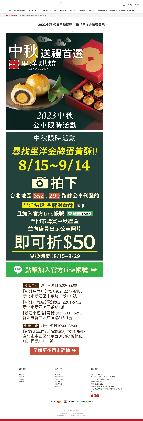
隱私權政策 (58, 382)
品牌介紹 (21, 374)
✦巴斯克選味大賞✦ (20, 11)
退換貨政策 (58, 384)
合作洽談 (21, 377)
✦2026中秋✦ (33, 11)
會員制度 (57, 386)
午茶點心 (73, 11)
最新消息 (21, 382)
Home (6, 15)
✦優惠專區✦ (46, 11)
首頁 (10, 11)
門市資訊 (21, 379)
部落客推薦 (130, 11)
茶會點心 (92, 11)
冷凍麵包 (82, 11)
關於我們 (112, 11)
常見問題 (122, 11)
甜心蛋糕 (63, 11)
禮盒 (55, 11)
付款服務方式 (59, 379)
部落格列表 (14, 15)
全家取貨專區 (102, 11)
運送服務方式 (59, 377)
